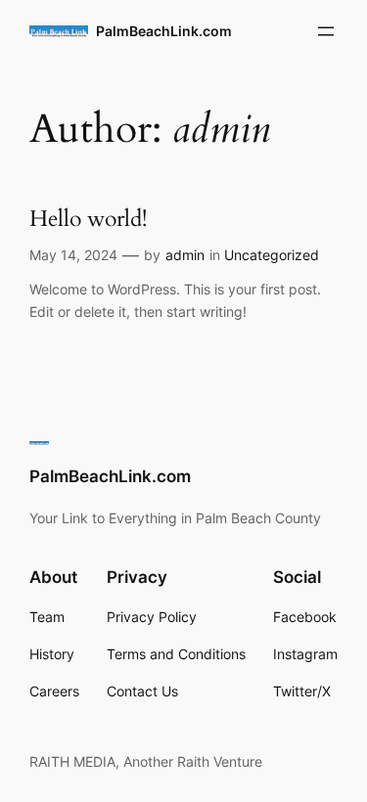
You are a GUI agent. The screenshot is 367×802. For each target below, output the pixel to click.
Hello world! (88, 219)
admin (185, 254)
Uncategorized (271, 254)
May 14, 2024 (73, 254)
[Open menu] (326, 31)
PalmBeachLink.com (164, 30)
